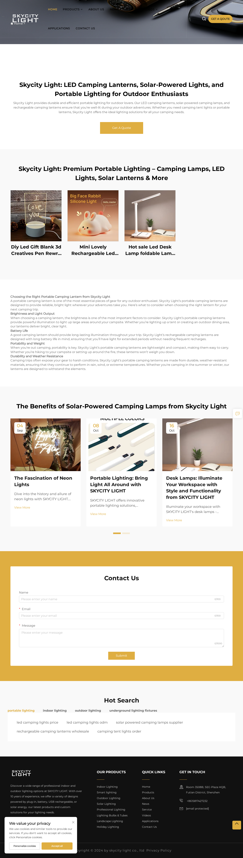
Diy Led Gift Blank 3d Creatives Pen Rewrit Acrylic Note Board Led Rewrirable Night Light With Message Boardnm (36, 250)
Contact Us (85, 28)
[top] (236, 825)
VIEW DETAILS (36, 215)
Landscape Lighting (110, 821)
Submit (121, 655)
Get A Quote (121, 128)
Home (52, 9)
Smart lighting (107, 792)
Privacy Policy (158, 850)
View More (22, 507)
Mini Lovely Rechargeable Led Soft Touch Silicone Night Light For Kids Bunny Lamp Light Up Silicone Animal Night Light (93, 250)
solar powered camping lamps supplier (149, 722)
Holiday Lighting (108, 827)
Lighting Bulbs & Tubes (112, 815)
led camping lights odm (87, 722)
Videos (149, 9)
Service (131, 9)
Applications (59, 28)
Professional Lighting (111, 809)
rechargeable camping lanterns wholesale (53, 731)
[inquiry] (237, 413)
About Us (96, 9)
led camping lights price (37, 722)
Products (71, 9)
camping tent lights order (119, 731)
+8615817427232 (196, 801)
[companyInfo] (26, 19)
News (114, 9)
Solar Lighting (106, 804)
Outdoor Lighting (108, 798)
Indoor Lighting (107, 786)
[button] (117, 533)
